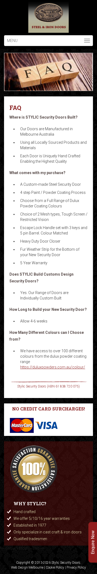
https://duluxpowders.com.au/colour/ (52, 367)
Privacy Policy (76, 567)
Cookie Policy (55, 567)
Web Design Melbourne (27, 567)
